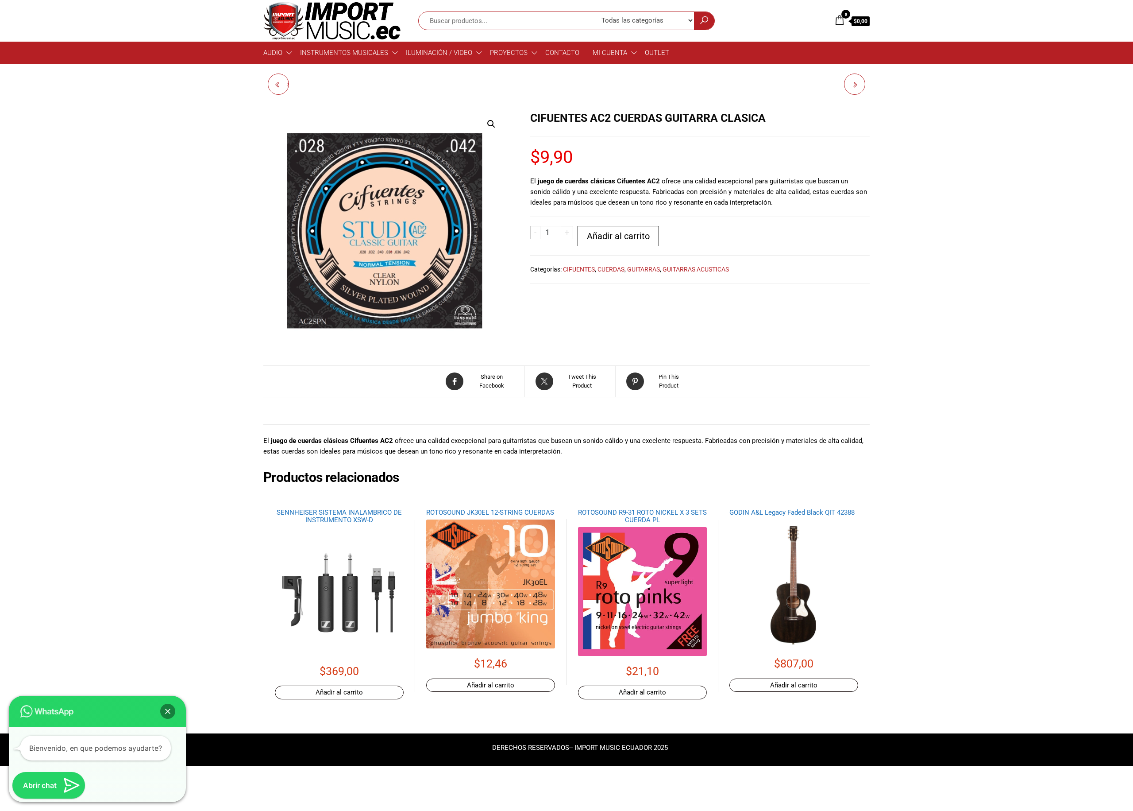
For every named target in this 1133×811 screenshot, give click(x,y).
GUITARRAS (643, 269)
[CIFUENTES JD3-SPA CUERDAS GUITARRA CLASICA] (854, 84)
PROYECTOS (509, 53)
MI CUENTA (610, 53)
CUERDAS (610, 269)
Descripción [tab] (293, 414)
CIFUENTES (579, 269)
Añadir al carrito (618, 236)
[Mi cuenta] (821, 20)
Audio (272, 53)
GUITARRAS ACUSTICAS (696, 269)
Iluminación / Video (439, 53)
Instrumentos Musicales (344, 53)
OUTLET (657, 53)
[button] (491, 124)
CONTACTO (562, 53)
